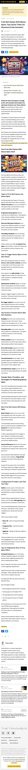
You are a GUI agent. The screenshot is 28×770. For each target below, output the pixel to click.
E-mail (2, 646)
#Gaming (4, 626)
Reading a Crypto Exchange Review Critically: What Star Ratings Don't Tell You (13, 672)
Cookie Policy (4, 743)
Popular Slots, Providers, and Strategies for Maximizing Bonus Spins (13, 93)
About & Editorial (14, 743)
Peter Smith (7, 31)
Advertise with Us (13, 740)
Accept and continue (14, 766)
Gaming (3, 18)
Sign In (22, 1)
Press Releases (7, 709)
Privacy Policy (17, 737)
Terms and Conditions (6, 737)
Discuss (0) (15, 52)
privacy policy (19, 761)
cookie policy (14, 762)
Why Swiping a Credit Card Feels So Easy (11, 691)
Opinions (6, 667)
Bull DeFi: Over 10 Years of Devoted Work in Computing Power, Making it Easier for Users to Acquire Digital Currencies (13, 716)
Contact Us (4, 740)
